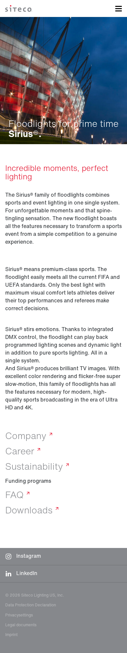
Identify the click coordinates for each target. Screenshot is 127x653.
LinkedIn (26, 573)
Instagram (28, 556)
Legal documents (20, 625)
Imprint (11, 634)
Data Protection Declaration (30, 605)
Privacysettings (19, 615)
